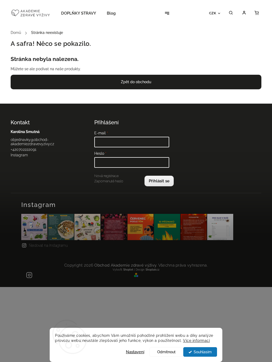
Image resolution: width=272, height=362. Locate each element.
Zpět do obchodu (136, 82)
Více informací (196, 340)
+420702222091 (23, 149)
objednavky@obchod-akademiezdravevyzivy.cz (32, 142)
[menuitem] (81, 13)
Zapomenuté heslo (108, 181)
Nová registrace (106, 176)
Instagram (19, 155)
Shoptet (128, 269)
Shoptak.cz (152, 269)
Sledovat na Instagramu (48, 245)
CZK (212, 13)
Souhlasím (203, 352)
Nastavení (135, 352)
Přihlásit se (159, 181)
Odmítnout (166, 352)
